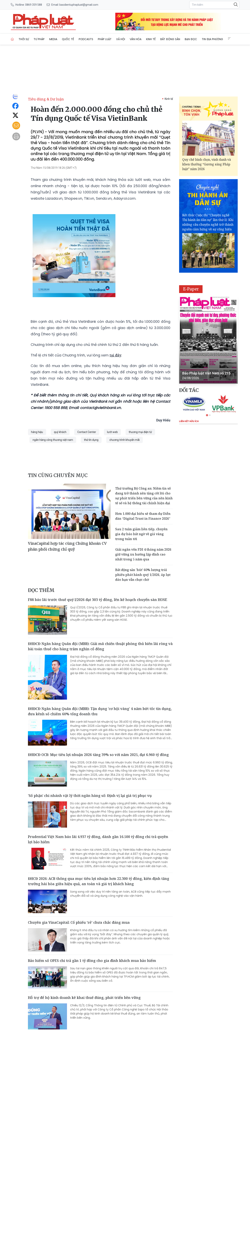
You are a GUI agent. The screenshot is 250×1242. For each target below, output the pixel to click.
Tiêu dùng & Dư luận (46, 99)
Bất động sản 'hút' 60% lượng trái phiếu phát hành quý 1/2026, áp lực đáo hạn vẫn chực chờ (143, 575)
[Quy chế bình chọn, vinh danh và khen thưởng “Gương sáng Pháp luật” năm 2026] (208, 138)
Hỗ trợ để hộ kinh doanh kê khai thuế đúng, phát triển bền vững (84, 997)
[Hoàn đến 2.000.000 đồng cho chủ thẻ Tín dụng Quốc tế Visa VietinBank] (43, 21)
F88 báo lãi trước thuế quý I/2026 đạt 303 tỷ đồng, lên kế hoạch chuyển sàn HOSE (97, 599)
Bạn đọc (191, 39)
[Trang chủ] (12, 39)
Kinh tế (151, 39)
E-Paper (191, 289)
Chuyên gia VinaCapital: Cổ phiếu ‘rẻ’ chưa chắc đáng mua (79, 922)
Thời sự (24, 39)
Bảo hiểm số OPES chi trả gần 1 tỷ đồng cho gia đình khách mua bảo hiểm (92, 960)
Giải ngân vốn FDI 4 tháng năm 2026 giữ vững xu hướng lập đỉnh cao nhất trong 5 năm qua (143, 554)
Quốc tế (68, 39)
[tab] (207, 415)
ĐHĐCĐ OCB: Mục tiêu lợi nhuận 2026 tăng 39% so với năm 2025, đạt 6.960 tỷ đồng (98, 754)
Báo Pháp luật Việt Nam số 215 (206, 373)
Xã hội (120, 39)
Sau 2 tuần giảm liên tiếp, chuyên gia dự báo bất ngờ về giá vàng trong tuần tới (141, 534)
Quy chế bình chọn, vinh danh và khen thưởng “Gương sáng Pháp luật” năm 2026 (206, 164)
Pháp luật (105, 39)
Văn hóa (135, 39)
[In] (16, 136)
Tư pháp (39, 39)
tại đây (115, 355)
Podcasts (86, 39)
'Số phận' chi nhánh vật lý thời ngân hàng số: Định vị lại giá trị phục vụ (90, 795)
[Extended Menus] (229, 38)
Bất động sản (170, 39)
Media (53, 39)
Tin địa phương (212, 39)
